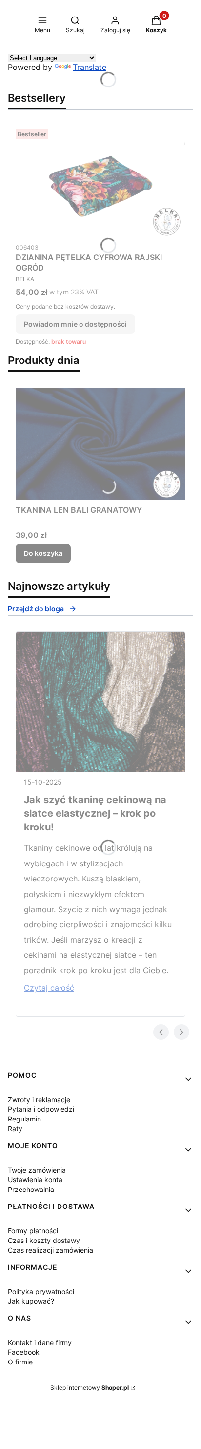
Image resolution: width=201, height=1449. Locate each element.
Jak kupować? (31, 1301)
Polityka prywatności (41, 1291)
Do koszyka (43, 553)
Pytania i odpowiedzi (41, 1109)
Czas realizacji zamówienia (50, 1250)
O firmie (20, 1362)
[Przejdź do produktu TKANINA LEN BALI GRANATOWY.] (100, 444)
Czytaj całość (49, 988)
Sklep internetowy (89, 1387)
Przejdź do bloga (36, 608)
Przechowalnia (31, 1189)
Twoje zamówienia (37, 1170)
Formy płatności (33, 1230)
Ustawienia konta (35, 1179)
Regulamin (24, 1119)
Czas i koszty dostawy (44, 1240)
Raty (15, 1128)
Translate (89, 67)
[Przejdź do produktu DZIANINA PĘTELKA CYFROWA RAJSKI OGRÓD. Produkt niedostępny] (100, 181)
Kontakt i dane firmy (40, 1342)
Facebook (24, 1352)
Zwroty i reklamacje (39, 1099)
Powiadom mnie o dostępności (75, 324)
